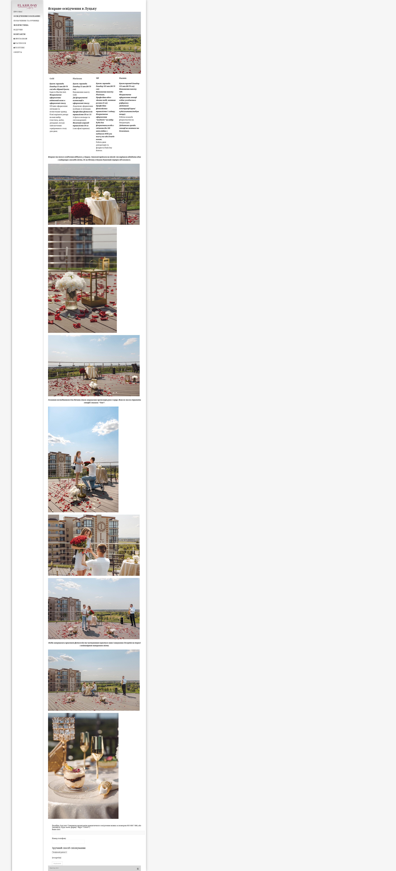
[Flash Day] (27, 6)
